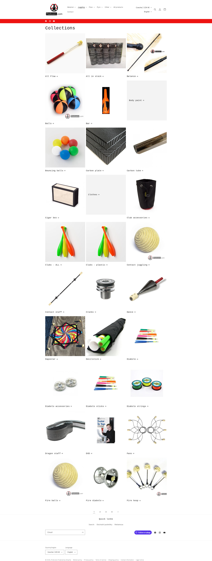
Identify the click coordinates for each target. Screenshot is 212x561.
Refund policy (77, 560)
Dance (130, 312)
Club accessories (137, 218)
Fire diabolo (93, 500)
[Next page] (117, 511)
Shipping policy (113, 560)
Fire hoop (132, 500)
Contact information (127, 560)
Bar (88, 123)
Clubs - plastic (95, 265)
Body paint (135, 100)
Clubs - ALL (52, 265)
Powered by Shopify (64, 560)
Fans (129, 453)
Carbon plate (93, 171)
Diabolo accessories (57, 406)
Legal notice (140, 560)
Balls (48, 123)
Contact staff (53, 312)
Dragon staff (53, 453)
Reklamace (119, 524)
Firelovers (54, 560)
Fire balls (51, 500)
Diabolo (131, 359)
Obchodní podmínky (104, 524)
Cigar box (51, 218)
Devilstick (92, 359)
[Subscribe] (82, 532)
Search (91, 524)
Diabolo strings (136, 406)
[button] (71, 7)
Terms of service (101, 560)
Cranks (90, 312)
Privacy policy (88, 560)
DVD (88, 453)
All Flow (50, 76)
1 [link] (94, 512)
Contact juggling (137, 265)
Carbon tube (134, 171)
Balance (131, 76)
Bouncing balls (54, 171)
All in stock (93, 76)
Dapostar (50, 359)
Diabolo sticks (95, 406)
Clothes (92, 195)
